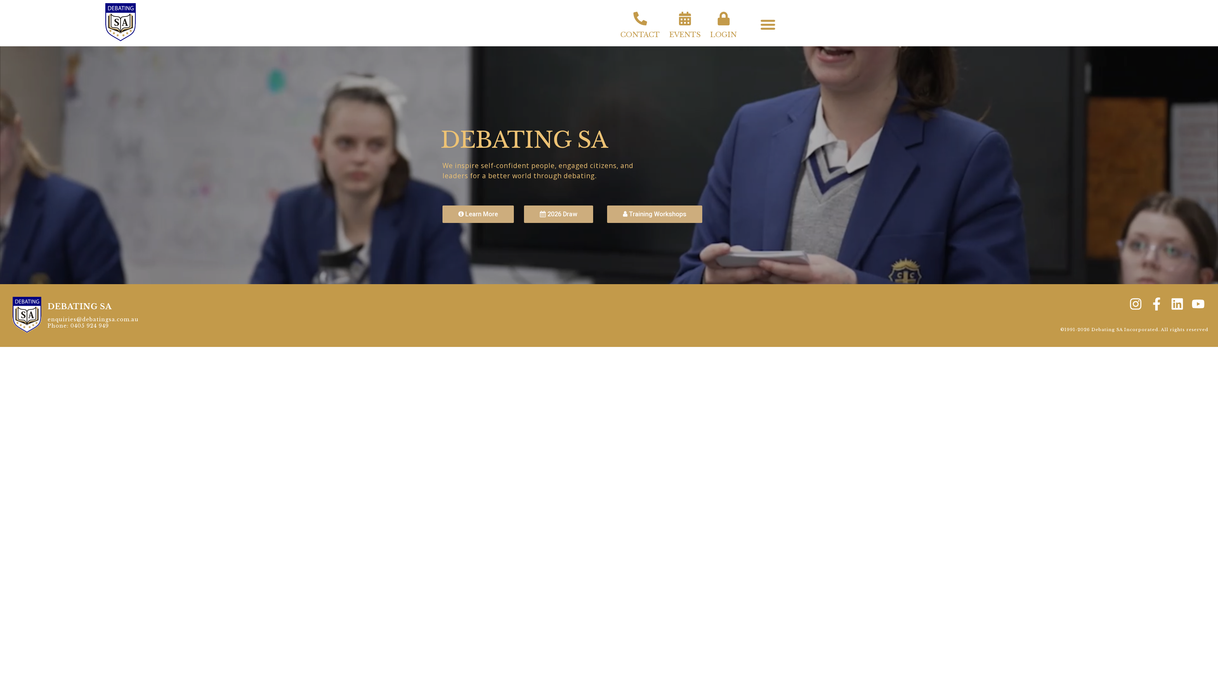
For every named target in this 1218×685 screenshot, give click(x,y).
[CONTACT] (640, 18)
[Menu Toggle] (768, 24)
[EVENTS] (685, 18)
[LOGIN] (723, 18)
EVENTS (685, 34)
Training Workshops (656, 214)
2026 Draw (561, 214)
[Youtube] (1198, 304)
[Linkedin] (1177, 304)
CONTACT (640, 34)
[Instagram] (1135, 304)
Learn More (481, 214)
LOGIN (723, 34)
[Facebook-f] (1156, 304)
